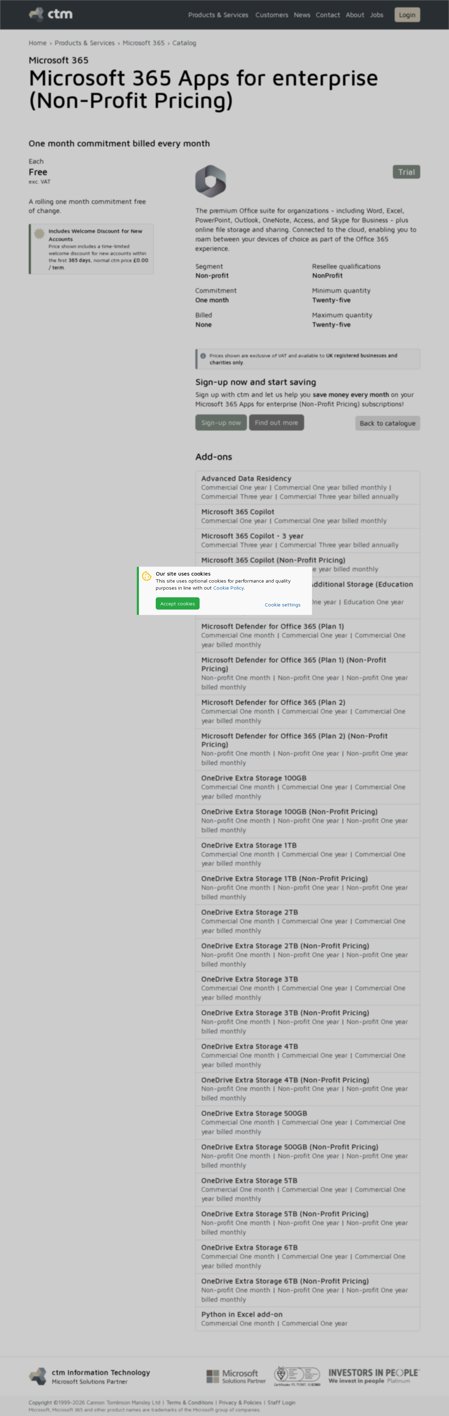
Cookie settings (283, 604)
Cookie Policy (228, 588)
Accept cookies (177, 603)
